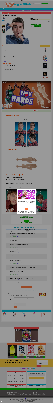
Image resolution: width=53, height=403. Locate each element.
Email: (26, 204)
